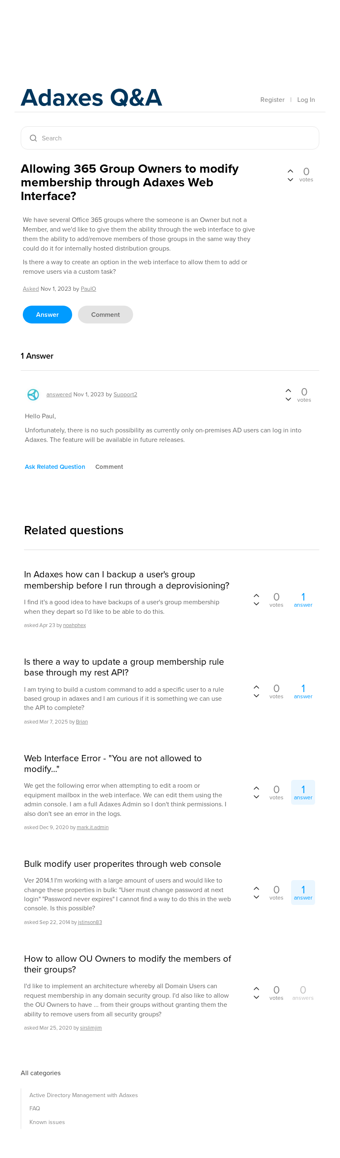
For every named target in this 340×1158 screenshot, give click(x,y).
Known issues (47, 1122)
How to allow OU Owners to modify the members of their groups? (127, 964)
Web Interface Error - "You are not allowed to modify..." (113, 764)
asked (31, 289)
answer (47, 314)
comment (105, 314)
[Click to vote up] (290, 171)
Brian (82, 722)
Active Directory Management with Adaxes (83, 1095)
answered (59, 394)
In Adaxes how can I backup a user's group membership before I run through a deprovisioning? (126, 580)
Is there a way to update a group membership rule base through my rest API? (124, 667)
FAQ (34, 1108)
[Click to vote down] (290, 179)
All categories (41, 1073)
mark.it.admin (93, 827)
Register (272, 99)
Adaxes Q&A (91, 97)
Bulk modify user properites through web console (122, 864)
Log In (306, 99)
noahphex (74, 625)
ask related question (55, 466)
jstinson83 (90, 922)
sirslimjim (91, 1028)
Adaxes (59, 24)
